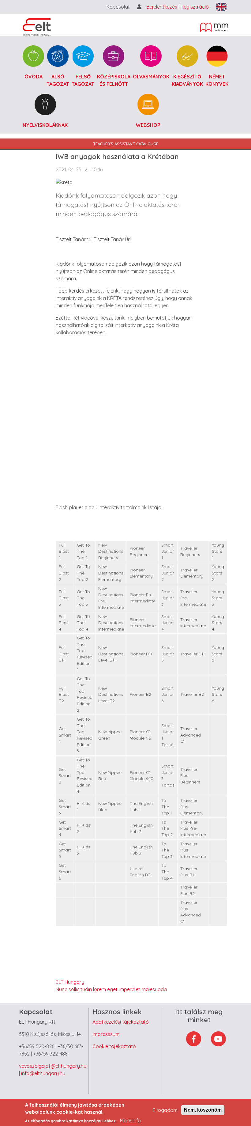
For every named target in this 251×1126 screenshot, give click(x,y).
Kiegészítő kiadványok (187, 80)
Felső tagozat (83, 80)
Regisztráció (195, 7)
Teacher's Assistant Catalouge (125, 143)
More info (130, 1120)
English (221, 7)
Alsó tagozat (58, 80)
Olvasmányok (151, 77)
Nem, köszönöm (203, 1110)
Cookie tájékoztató (114, 1046)
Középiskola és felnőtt (113, 80)
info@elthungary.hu (43, 1073)
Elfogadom (165, 1110)
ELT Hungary (70, 982)
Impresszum (106, 1034)
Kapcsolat (118, 7)
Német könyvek (216, 80)
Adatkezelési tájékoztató (120, 1022)
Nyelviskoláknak (45, 125)
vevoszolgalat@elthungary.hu (52, 1066)
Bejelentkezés (162, 7)
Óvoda (33, 77)
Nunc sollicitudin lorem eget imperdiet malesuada (111, 989)
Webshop (148, 125)
